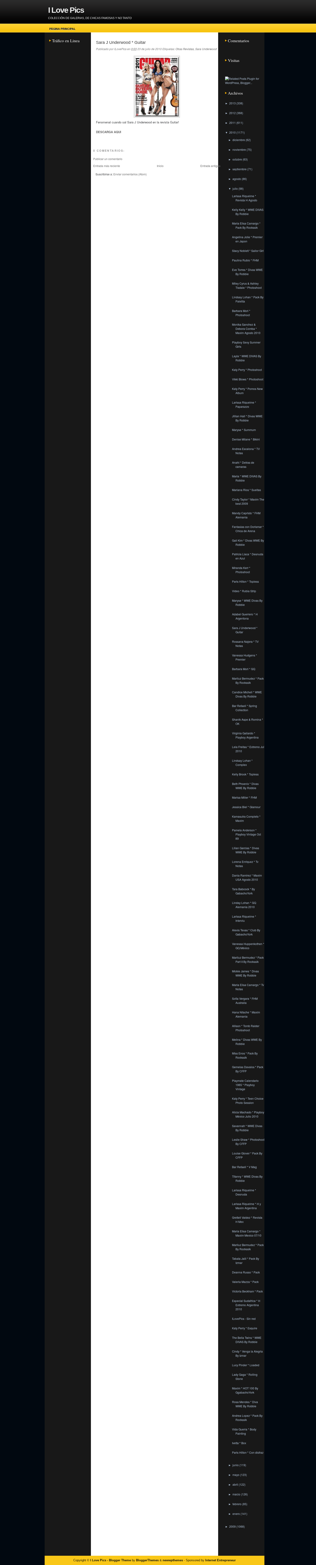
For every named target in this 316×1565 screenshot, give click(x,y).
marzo (236, 1494)
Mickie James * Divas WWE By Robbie (245, 973)
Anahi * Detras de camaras (243, 464)
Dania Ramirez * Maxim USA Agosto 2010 (247, 877)
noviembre (239, 149)
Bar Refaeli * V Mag (244, 1167)
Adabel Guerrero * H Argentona (245, 616)
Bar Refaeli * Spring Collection (244, 708)
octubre (237, 159)
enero (236, 1514)
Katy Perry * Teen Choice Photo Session (247, 1100)
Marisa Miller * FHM (244, 797)
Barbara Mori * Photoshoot (241, 313)
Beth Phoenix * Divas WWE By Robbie (245, 786)
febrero (237, 1504)
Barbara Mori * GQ (243, 669)
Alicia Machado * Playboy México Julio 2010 (248, 1114)
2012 (232, 113)
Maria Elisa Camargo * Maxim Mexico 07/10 (246, 1233)
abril (235, 1484)
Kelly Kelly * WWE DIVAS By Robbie (247, 212)
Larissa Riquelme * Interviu (244, 918)
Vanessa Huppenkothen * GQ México (248, 946)
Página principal (62, 29)
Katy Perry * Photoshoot (247, 370)
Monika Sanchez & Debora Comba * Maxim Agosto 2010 (246, 328)
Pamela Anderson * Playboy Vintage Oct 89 (246, 834)
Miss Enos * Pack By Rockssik (245, 1055)
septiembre (239, 169)
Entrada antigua (210, 166)
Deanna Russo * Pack (246, 1272)
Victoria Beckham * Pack (247, 1291)
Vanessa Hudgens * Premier (244, 657)
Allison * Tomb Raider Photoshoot (245, 1028)
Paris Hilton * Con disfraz (247, 1452)
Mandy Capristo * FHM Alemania (246, 515)
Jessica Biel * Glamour (246, 807)
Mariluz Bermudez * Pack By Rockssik (248, 680)
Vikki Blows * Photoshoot (247, 379)
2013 (232, 103)
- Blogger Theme (118, 1560)
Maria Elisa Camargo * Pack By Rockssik (246, 225)
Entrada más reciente (106, 166)
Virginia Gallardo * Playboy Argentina (245, 735)
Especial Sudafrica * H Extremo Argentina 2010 (246, 1305)
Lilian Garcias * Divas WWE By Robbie (245, 850)
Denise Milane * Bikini (246, 439)
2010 (232, 132)
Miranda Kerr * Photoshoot (241, 570)
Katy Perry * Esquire (244, 1328)
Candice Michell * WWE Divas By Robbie (247, 694)
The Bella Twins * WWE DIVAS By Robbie (246, 1340)
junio (235, 1465)
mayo (236, 1475)
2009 (232, 1526)
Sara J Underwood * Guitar (121, 42)
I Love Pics (66, 10)
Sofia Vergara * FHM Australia (245, 1000)
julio (235, 188)
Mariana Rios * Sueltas (246, 490)
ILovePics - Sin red (244, 1319)
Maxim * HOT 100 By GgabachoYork (245, 1390)
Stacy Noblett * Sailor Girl (248, 251)
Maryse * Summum (244, 430)
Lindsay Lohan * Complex (242, 762)
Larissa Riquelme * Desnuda (244, 1192)
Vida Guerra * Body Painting (244, 1431)
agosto (237, 179)
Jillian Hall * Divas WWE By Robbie (247, 418)
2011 (232, 123)
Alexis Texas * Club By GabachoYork (246, 932)
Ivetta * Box (239, 1443)
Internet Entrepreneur (220, 1560)
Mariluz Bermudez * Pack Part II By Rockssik (248, 959)
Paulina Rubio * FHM (245, 260)
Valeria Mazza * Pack (245, 1282)
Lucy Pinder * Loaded (245, 1365)
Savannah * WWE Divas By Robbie (247, 1128)
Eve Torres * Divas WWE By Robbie (247, 272)
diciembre (239, 140)
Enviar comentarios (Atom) (130, 174)
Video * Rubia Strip (244, 591)
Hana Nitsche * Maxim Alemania (246, 1014)
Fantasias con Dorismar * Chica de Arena (248, 529)
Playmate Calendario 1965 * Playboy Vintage (245, 1085)
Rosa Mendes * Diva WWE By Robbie (245, 1404)
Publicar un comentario (107, 159)
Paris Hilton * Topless (245, 581)
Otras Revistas (185, 49)
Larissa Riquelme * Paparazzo (244, 404)
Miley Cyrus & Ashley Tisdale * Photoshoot (247, 285)
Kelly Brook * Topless (245, 774)
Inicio (160, 166)
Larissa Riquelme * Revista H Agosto (244, 198)
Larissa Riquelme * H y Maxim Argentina (246, 1206)
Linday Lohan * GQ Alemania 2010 (244, 905)
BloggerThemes (147, 1560)
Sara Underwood (206, 49)
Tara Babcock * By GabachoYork (243, 891)
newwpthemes (173, 1560)
